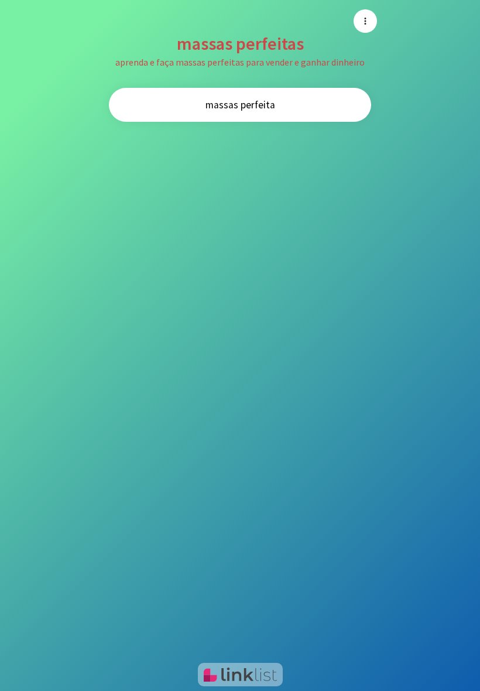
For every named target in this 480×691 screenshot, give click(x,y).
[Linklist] (240, 675)
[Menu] (365, 21)
